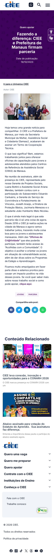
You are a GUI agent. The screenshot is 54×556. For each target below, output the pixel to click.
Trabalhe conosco (16, 504)
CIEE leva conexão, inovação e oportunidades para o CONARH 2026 (26, 377)
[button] (11, 310)
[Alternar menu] (48, 5)
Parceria (33, 294)
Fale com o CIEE (16, 498)
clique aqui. (25, 283)
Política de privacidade (15, 538)
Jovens (20, 294)
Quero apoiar (27, 27)
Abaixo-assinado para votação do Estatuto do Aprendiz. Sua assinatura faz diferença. (26, 426)
